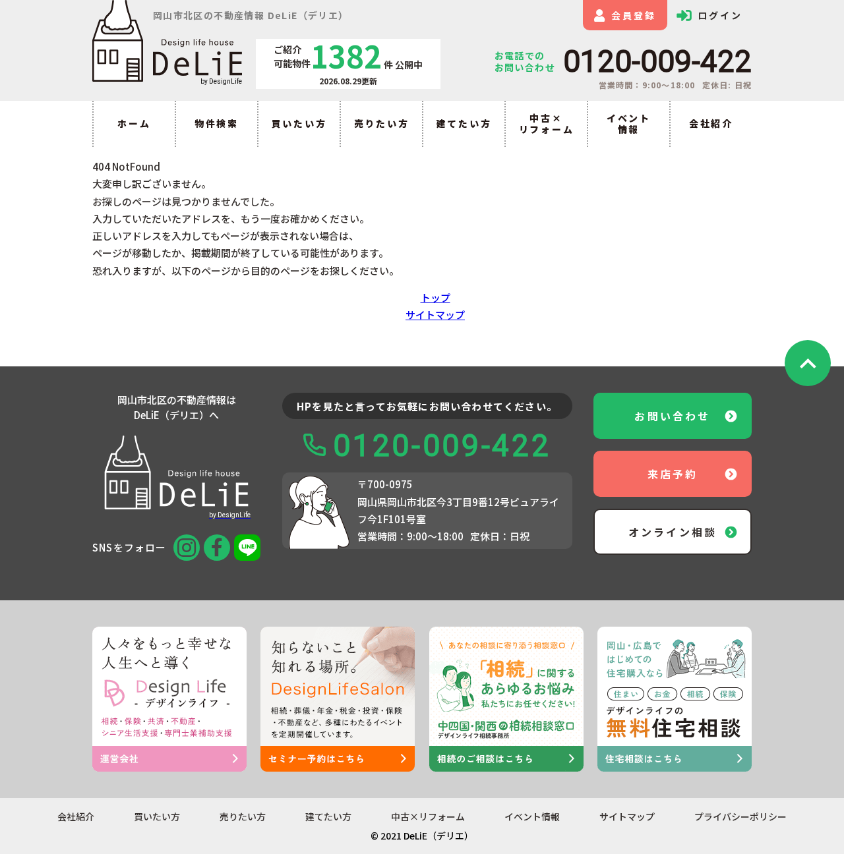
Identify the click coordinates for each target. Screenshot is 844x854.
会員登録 (633, 15)
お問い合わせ (672, 416)
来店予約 (673, 474)
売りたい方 (381, 123)
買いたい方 (299, 123)
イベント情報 (629, 123)
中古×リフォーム (546, 123)
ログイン (720, 15)
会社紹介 (711, 123)
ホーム (133, 123)
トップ (435, 297)
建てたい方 (464, 123)
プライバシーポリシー (740, 816)
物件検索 (217, 123)
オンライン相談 (672, 532)
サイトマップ (435, 315)
